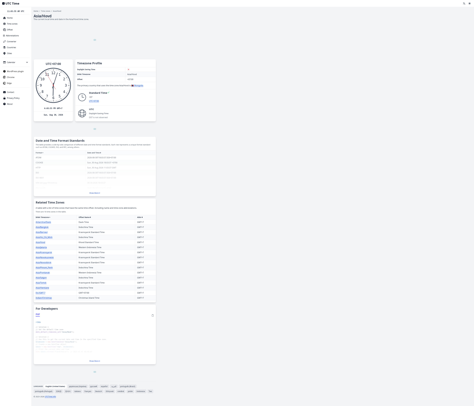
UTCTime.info (50, 396)
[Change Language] (464, 3)
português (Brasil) (127, 386)
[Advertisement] (95, 40)
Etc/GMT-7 (40, 292)
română (121, 391)
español (104, 386)
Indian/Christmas (44, 297)
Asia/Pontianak (43, 272)
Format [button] (39, 153)
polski (130, 391)
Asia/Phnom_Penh (44, 267)
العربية (113, 386)
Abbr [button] (139, 217)
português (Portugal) (43, 391)
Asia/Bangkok (42, 227)
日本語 (58, 391)
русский (93, 386)
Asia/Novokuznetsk (45, 257)
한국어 (67, 391)
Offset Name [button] (84, 217)
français (88, 391)
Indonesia (141, 391)
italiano (77, 391)
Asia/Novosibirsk (43, 262)
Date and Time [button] (93, 153)
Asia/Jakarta (41, 247)
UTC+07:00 (94, 101)
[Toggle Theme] (469, 3)
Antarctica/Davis (43, 222)
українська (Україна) (77, 386)
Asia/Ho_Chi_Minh (44, 237)
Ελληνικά (110, 391)
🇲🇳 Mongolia (137, 85)
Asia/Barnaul (42, 232)
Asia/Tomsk (41, 282)
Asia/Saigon (41, 277)
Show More (94, 193)
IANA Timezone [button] (42, 217)
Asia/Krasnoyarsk (44, 252)
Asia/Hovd (40, 242)
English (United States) (55, 386)
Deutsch (98, 391)
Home (36, 11)
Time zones (45, 11)
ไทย (150, 391)
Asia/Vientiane (42, 287)
